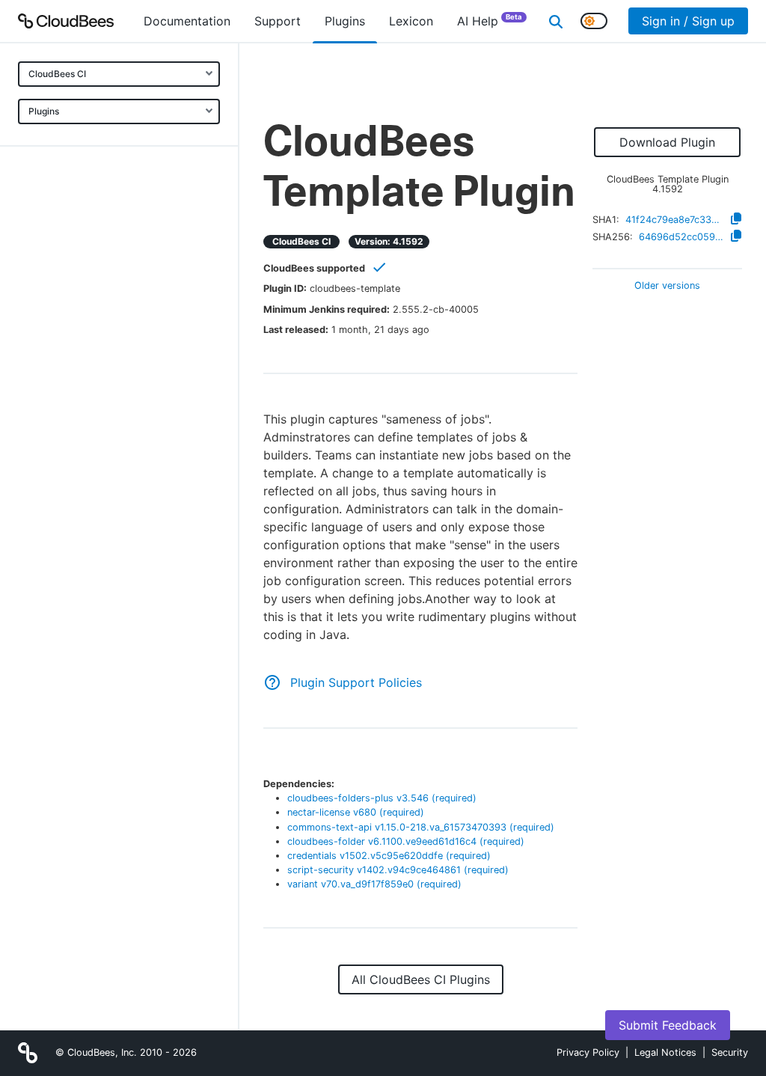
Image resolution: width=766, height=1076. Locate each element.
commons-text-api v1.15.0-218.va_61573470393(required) (420, 827)
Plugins (43, 111)
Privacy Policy (588, 1052)
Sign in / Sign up (688, 20)
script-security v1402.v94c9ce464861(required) (398, 869)
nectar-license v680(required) (355, 812)
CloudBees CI (57, 73)
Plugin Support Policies (356, 682)
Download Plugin (667, 142)
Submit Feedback (668, 1025)
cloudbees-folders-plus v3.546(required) (382, 798)
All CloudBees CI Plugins (421, 979)
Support (277, 20)
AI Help (489, 20)
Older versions (667, 286)
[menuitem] (187, 21)
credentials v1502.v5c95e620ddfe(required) (389, 855)
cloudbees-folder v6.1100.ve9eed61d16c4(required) (405, 841)
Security (729, 1052)
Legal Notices (665, 1052)
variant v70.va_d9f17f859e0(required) (374, 884)
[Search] (556, 20)
